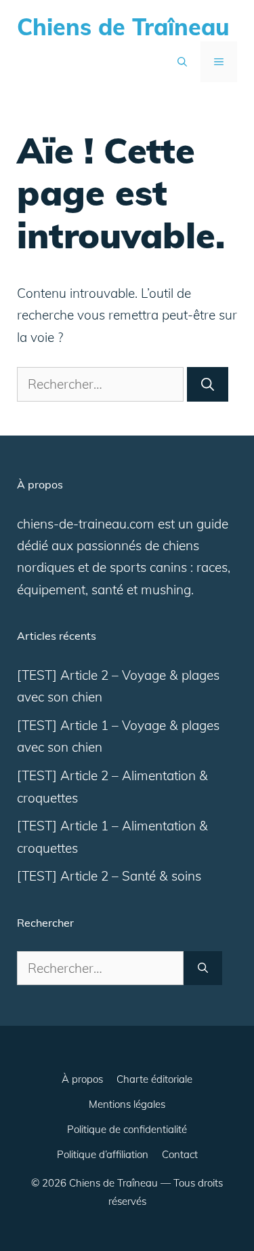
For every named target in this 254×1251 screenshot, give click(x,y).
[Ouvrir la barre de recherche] (182, 61)
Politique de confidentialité (127, 1129)
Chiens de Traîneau (123, 26)
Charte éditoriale (154, 1079)
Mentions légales (127, 1104)
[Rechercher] (207, 384)
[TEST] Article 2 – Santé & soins (109, 876)
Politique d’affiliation (102, 1154)
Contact (180, 1154)
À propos (82, 1079)
